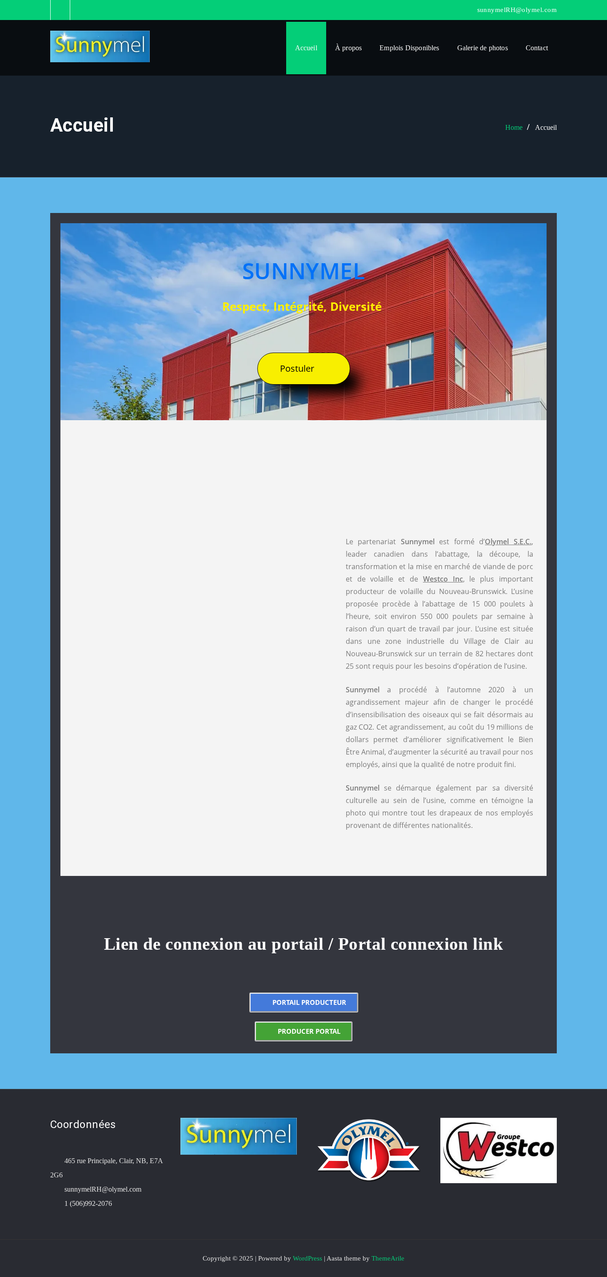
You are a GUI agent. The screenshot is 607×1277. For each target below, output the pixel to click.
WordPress (307, 1258)
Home (514, 127)
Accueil (306, 48)
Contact (537, 48)
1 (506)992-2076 (88, 1203)
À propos (348, 48)
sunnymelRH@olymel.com (517, 9)
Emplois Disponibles (409, 48)
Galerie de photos (482, 48)
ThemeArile (387, 1258)
